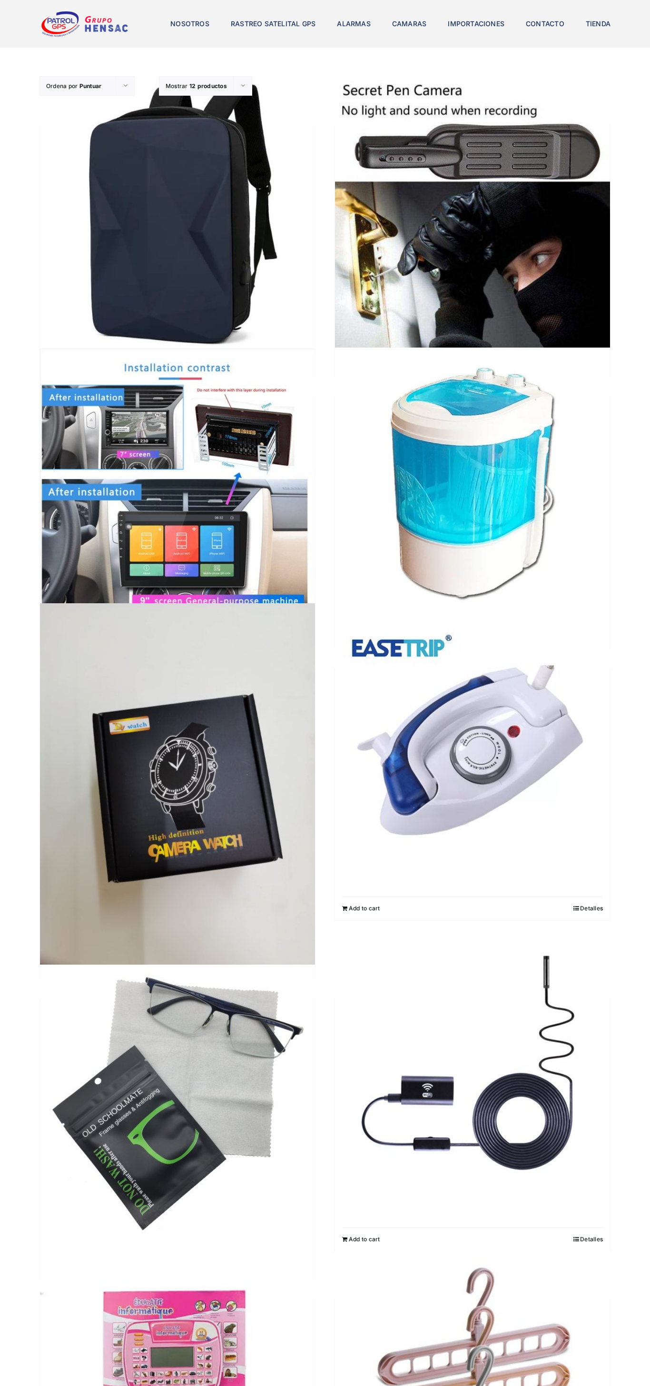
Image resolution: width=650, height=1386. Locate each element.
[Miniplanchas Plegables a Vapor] (472, 756)
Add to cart (364, 908)
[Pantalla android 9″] (177, 484)
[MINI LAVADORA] (472, 485)
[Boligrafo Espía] (472, 213)
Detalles (591, 908)
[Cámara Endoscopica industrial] (472, 1087)
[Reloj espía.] (177, 786)
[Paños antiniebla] (177, 1102)
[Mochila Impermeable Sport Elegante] (177, 213)
